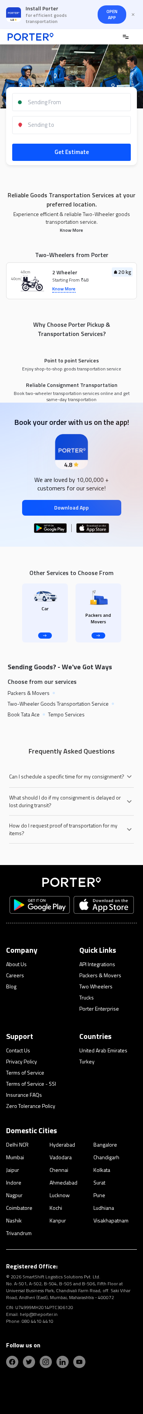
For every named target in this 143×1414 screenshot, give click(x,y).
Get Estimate (72, 151)
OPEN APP (111, 14)
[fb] (12, 1362)
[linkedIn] (62, 1362)
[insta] (46, 1362)
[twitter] (29, 1362)
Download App (71, 507)
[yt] (79, 1362)
